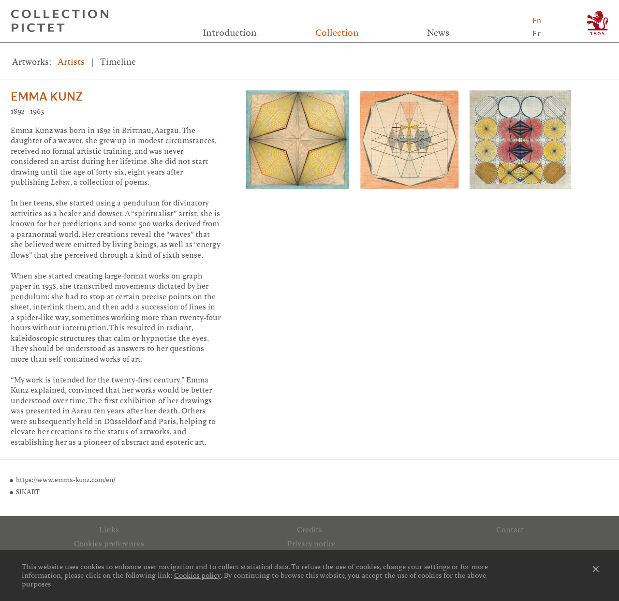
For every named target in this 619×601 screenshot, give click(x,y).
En (536, 20)
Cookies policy (197, 575)
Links (109, 530)
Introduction (230, 33)
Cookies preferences (109, 544)
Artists (71, 62)
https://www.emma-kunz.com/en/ (66, 479)
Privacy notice (311, 544)
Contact (510, 530)
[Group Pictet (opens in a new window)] (597, 23)
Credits (309, 530)
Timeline (118, 62)
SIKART (28, 492)
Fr (536, 33)
